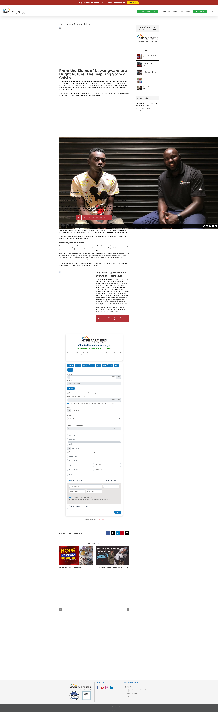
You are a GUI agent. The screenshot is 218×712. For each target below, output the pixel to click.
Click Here (143, 111)
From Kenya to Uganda (147, 64)
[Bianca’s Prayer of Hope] (139, 87)
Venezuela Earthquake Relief (70, 567)
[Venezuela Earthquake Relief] (76, 547)
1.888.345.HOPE (146, 109)
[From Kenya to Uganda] (139, 63)
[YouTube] (102, 687)
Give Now (133, 2)
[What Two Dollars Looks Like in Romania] (112, 547)
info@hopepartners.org (133, 696)
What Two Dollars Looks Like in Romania (112, 567)
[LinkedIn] (111, 687)
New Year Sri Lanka (149, 79)
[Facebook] (97, 687)
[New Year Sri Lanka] (139, 79)
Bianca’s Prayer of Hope (148, 87)
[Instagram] (106, 687)
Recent (147, 50)
